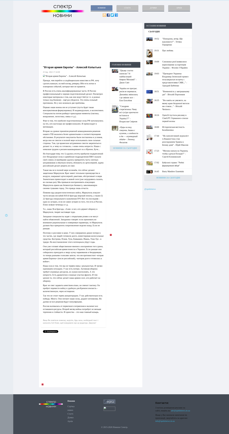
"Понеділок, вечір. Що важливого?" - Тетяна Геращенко (172, 42)
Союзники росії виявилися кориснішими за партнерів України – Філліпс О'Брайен (175, 65)
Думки (70, 417)
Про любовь (167, 50)
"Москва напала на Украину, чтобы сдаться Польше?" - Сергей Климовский (175, 154)
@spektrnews (150, 189)
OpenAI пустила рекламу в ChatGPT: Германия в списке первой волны (175, 118)
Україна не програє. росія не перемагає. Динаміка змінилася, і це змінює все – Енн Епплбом (128, 94)
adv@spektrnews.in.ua (180, 410)
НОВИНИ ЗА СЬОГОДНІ (125, 148)
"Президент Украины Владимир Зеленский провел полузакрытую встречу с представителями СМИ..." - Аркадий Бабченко (175, 79)
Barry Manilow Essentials (173, 171)
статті (127, 8)
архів (179, 8)
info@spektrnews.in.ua (165, 421)
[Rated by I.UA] (109, 408)
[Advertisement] (90, 42)
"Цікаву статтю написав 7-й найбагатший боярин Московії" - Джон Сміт (127, 76)
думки (153, 8)
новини (101, 8)
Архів (70, 421)
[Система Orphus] (109, 401)
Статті (70, 414)
